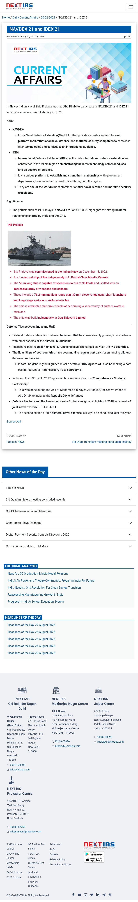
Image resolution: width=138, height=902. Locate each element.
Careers (54, 854)
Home (6, 17)
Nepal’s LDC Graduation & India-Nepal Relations (38, 573)
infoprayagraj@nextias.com (25, 831)
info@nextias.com (20, 769)
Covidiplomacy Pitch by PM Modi (27, 546)
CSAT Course (13, 877)
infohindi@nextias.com (67, 746)
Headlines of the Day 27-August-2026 (31, 625)
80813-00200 (17, 764)
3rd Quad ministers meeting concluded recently (101, 442)
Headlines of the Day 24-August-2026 (31, 646)
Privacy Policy (57, 859)
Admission (55, 844)
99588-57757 (17, 826)
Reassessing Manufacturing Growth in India (35, 594)
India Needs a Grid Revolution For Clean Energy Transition (44, 587)
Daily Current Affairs (25, 17)
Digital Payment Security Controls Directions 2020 (37, 534)
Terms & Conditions (60, 864)
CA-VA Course (14, 872)
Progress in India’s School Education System (36, 601)
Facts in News (15, 442)
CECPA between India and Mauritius (28, 511)
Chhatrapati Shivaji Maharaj (24, 523)
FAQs (53, 849)
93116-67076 (62, 741)
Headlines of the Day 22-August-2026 (31, 653)
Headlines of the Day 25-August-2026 (31, 639)
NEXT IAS (22, 703)
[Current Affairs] (19, 6)
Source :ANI (14, 421)
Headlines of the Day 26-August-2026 (31, 632)
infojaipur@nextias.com (110, 741)
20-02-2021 (48, 17)
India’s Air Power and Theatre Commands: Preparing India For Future (51, 580)
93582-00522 (104, 737)
